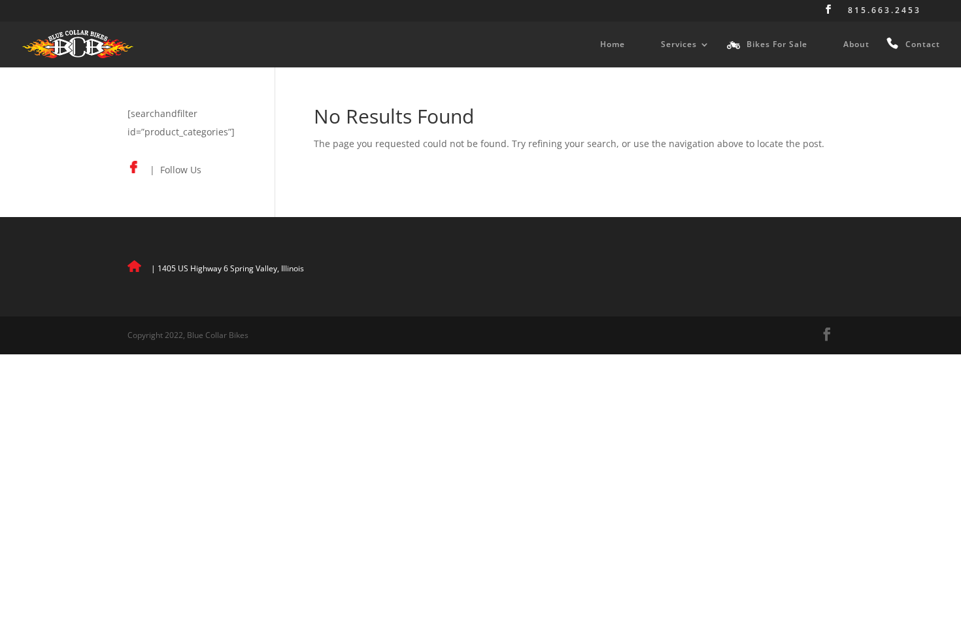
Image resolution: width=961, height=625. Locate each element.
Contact (922, 45)
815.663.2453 (884, 11)
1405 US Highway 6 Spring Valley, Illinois (231, 268)
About (856, 45)
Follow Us (180, 169)
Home (612, 45)
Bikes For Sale (777, 45)
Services (679, 45)
